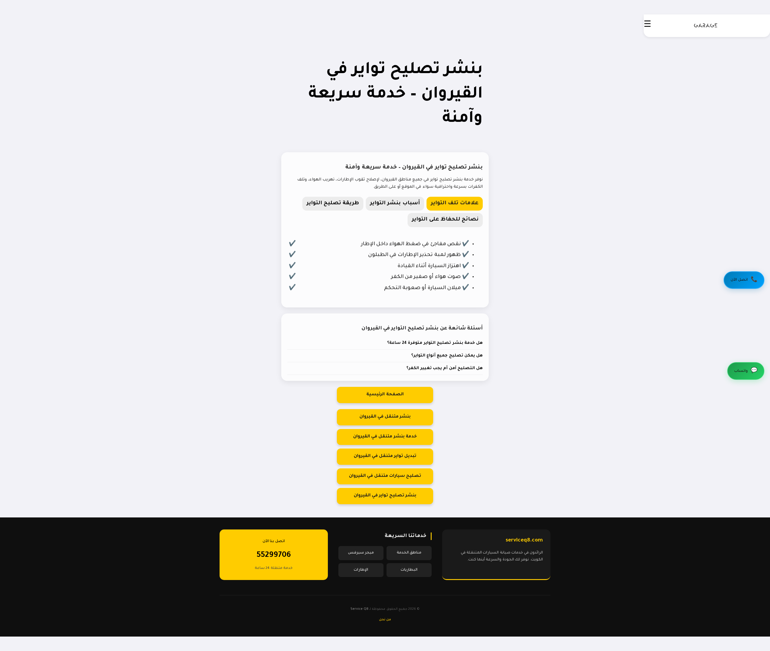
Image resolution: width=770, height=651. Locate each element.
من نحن (385, 620)
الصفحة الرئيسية (384, 394)
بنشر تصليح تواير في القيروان (385, 495)
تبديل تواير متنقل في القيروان (385, 456)
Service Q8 (359, 609)
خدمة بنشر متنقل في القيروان (385, 436)
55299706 (274, 555)
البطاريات (409, 570)
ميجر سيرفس (361, 553)
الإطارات (361, 570)
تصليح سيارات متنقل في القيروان (385, 476)
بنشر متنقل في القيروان (385, 417)
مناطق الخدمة (409, 553)
